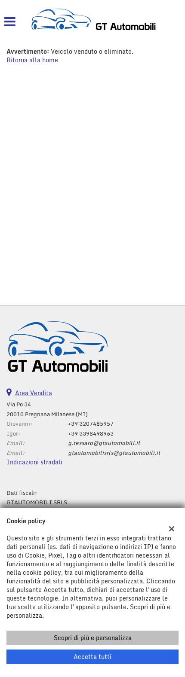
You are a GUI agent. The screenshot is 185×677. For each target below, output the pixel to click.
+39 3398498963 (91, 433)
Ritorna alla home (32, 60)
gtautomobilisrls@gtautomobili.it (114, 452)
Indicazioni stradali (34, 462)
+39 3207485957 (91, 423)
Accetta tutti (92, 657)
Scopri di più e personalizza (93, 638)
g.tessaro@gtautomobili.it (104, 443)
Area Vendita (33, 393)
